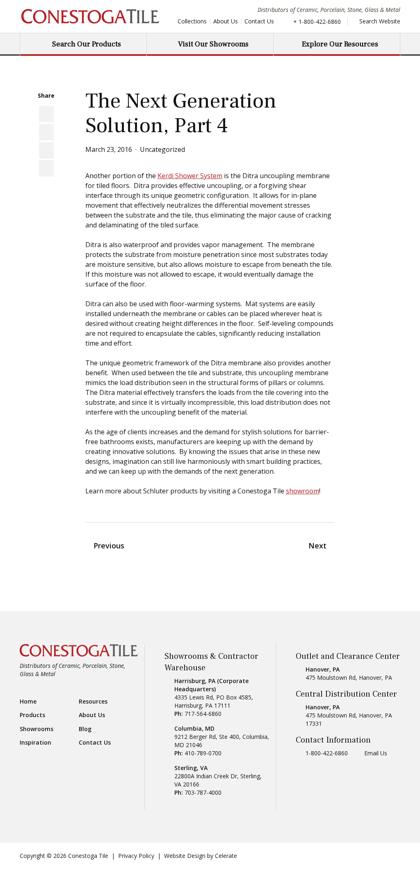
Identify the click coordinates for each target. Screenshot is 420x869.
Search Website (379, 21)
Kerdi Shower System (190, 175)
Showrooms (36, 729)
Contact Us (259, 21)
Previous (109, 545)
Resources (93, 701)
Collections (192, 21)
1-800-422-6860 (327, 753)
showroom (302, 490)
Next (317, 545)
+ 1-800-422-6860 (317, 21)
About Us (225, 21)
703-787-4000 (203, 792)
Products (32, 715)
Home (28, 701)
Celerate (226, 856)
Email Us (375, 753)
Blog (85, 729)
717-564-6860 (203, 714)
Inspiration (35, 742)
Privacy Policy (136, 856)
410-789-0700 (203, 753)
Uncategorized (162, 149)
